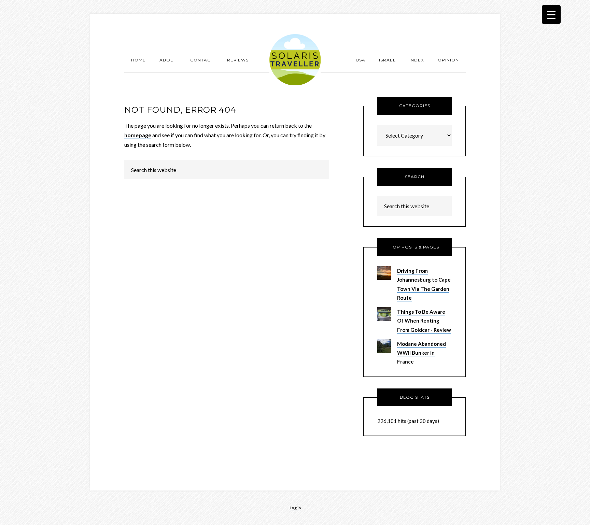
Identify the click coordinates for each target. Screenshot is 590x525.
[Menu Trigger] (551, 14)
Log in (295, 507)
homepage (137, 135)
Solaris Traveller (295, 59)
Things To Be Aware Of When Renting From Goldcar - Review (424, 321)
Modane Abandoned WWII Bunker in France (421, 353)
